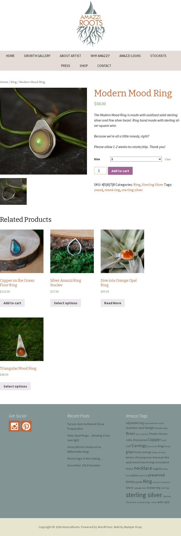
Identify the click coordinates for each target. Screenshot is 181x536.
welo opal (163, 502)
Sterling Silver (152, 184)
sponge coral (140, 488)
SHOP (84, 66)
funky (168, 446)
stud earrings (143, 502)
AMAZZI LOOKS (130, 56)
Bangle (150, 428)
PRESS (65, 66)
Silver (129, 487)
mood (98, 190)
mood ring (112, 190)
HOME (10, 56)
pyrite (139, 482)
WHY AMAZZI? (100, 56)
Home (4, 82)
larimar (162, 452)
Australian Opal (135, 428)
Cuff (128, 446)
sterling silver (132, 190)
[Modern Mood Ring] (43, 131)
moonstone (162, 462)
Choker (153, 434)
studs (154, 502)
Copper (154, 439)
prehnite (143, 475)
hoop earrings (142, 452)
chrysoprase (140, 440)
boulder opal (161, 428)
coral (164, 440)
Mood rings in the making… (85, 458)
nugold (157, 469)
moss (129, 468)
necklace (143, 468)
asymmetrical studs (154, 423)
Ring (14, 82)
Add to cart (120, 171)
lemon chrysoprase (139, 457)
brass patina (142, 434)
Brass (130, 433)
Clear (168, 159)
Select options (65, 303)
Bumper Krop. (133, 527)
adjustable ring (135, 423)
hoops (155, 452)
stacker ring (153, 488)
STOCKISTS (158, 56)
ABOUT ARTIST (70, 56)
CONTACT (104, 66)
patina (134, 475)
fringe (161, 446)
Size (97, 159)
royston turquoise (161, 482)
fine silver (152, 446)
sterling (165, 488)
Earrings (139, 445)
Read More (112, 303)
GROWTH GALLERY (37, 56)
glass (130, 451)
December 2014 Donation (83, 465)
